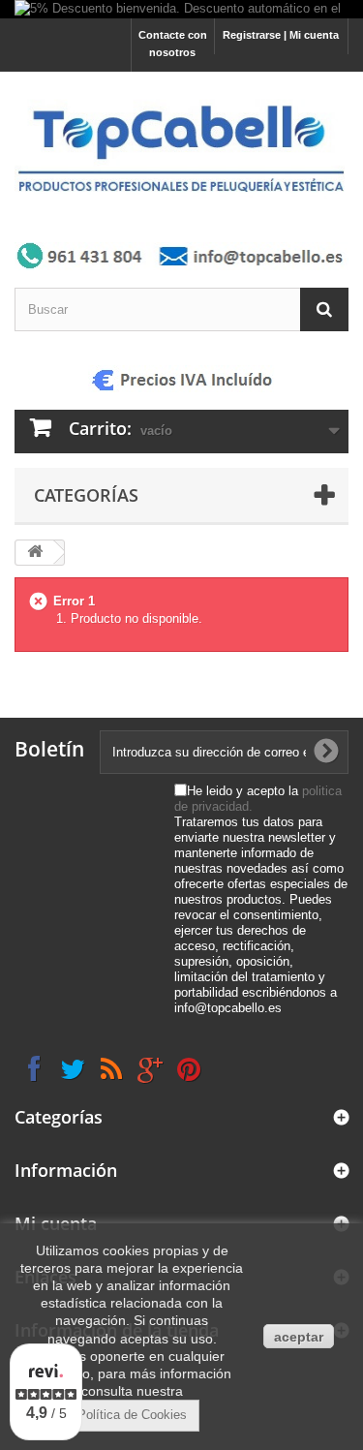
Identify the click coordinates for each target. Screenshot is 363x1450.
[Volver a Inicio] (34, 552)
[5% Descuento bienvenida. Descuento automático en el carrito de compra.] (181, 9)
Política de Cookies (132, 1414)
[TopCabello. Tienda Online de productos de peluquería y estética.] (181, 147)
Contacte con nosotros (172, 43)
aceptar (298, 1336)
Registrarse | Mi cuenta (281, 35)
